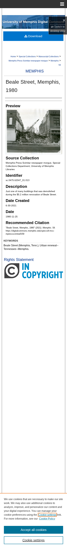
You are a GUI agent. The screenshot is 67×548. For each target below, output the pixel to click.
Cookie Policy (47, 518)
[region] (33, 520)
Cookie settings (47, 514)
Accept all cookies (34, 530)
